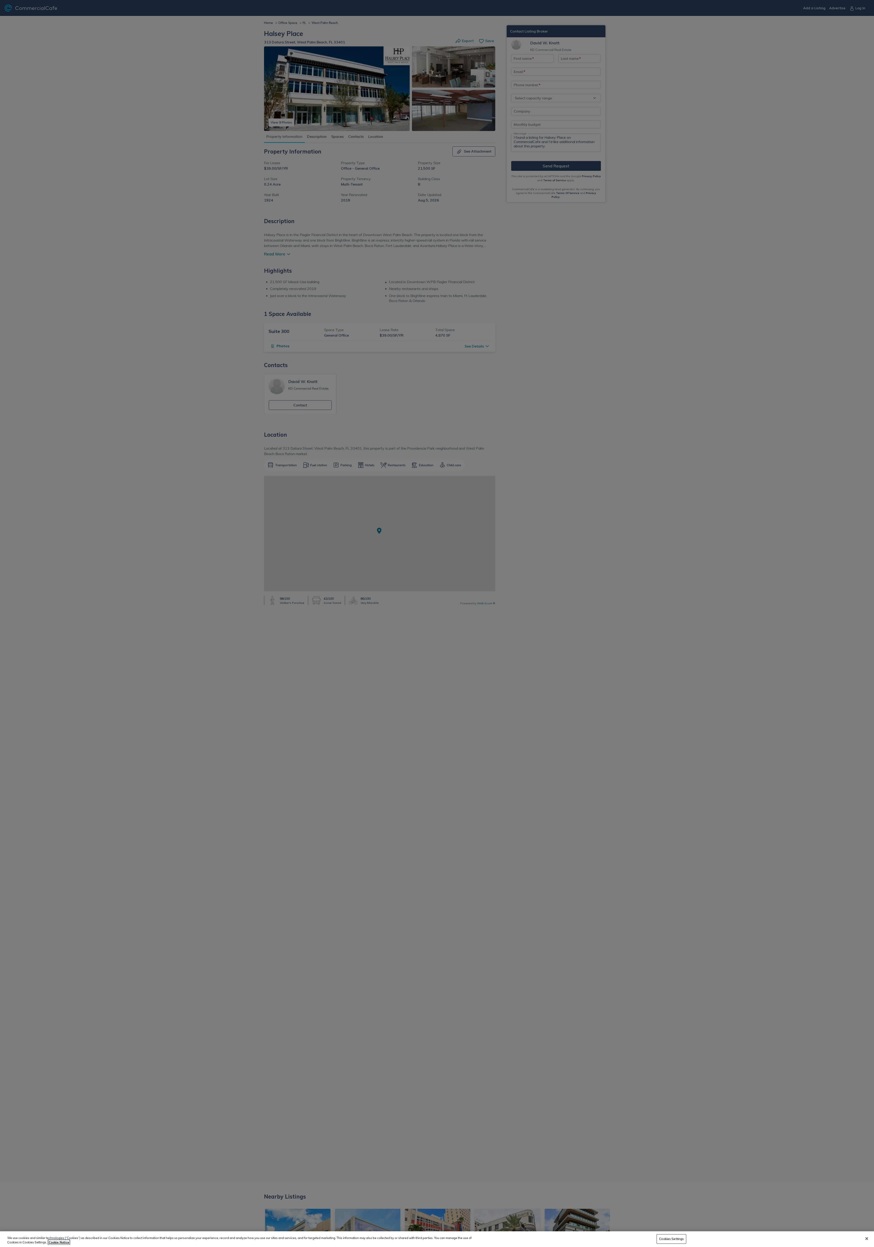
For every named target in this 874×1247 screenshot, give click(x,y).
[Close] (867, 1239)
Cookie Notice (59, 1242)
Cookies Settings (671, 1239)
